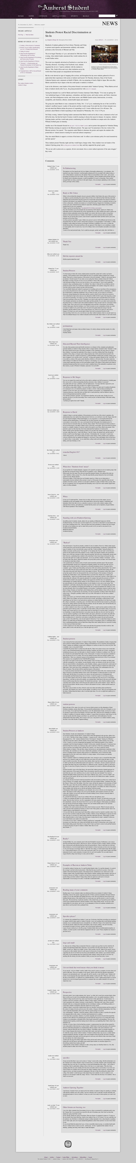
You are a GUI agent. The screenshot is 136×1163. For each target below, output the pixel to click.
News (110, 23)
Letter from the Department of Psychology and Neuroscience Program (30, 58)
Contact (58, 1157)
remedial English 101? (71, 452)
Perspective (67, 992)
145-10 (101, 40)
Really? (66, 838)
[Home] (22, 16)
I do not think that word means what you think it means (83, 967)
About (46, 1157)
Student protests (69, 638)
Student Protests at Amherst (73, 730)
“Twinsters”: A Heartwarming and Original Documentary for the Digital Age (30, 64)
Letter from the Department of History (29, 61)
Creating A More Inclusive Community (30, 45)
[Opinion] (43, 16)
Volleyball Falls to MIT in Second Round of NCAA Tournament (30, 71)
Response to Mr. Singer (71, 377)
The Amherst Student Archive (25, 83)
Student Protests (69, 270)
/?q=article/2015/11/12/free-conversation (91, 208)
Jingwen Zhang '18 (52, 39)
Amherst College (22, 85)
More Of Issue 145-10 (27, 41)
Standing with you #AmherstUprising (77, 518)
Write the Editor (29, 34)
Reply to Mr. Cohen (70, 193)
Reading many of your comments (75, 890)
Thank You (67, 241)
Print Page (20, 34)
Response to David (70, 412)
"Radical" (66, 542)
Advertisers (75, 1157)
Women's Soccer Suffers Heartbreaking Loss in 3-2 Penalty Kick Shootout (30, 48)
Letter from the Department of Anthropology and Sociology (27, 54)
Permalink (98, 184)
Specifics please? (69, 916)
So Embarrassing (69, 168)
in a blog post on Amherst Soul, (71, 145)
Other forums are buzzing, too (74, 1107)
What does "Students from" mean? (76, 466)
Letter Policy (66, 1157)
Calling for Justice (24, 51)
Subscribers (83, 1157)
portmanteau (67, 326)
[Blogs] (83, 16)
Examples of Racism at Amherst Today (77, 865)
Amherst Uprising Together (73, 1087)
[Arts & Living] (59, 16)
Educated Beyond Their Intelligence (76, 344)
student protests (69, 704)
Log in (104, 184)
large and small (68, 942)
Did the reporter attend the (73, 256)
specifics (66, 1057)
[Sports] (73, 16)
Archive (52, 1157)
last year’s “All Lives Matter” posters (79, 125)
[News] (31, 16)
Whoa (65, 496)
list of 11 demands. (91, 89)
